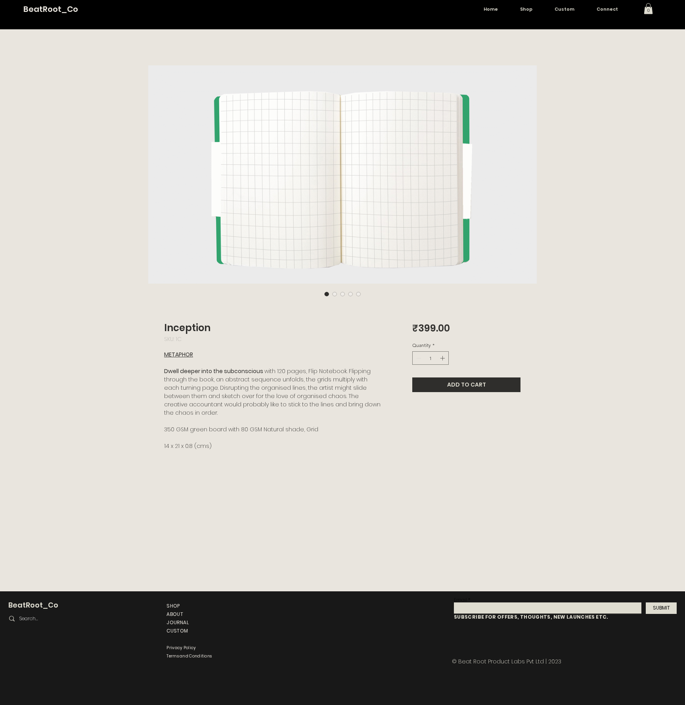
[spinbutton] (430, 358)
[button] (648, 8)
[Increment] (443, 358)
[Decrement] (417, 358)
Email (460, 600)
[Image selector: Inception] (327, 294)
